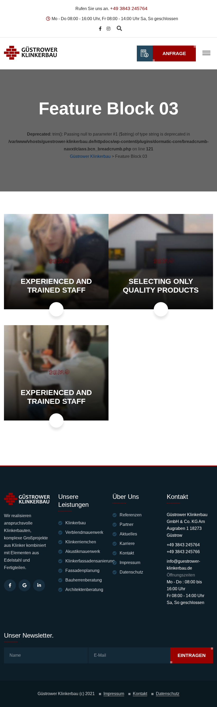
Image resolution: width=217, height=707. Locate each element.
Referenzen (131, 515)
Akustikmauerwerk (82, 551)
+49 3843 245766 (183, 551)
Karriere (127, 543)
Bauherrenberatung (83, 580)
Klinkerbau (75, 523)
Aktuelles (128, 534)
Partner (126, 524)
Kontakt (127, 553)
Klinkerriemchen (80, 542)
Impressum (130, 562)
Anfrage (174, 53)
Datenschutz (131, 572)
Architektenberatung (84, 589)
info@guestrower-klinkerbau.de (183, 564)
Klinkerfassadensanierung (90, 561)
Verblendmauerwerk (84, 532)
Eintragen (192, 655)
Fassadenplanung (82, 570)
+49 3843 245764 (128, 8)
